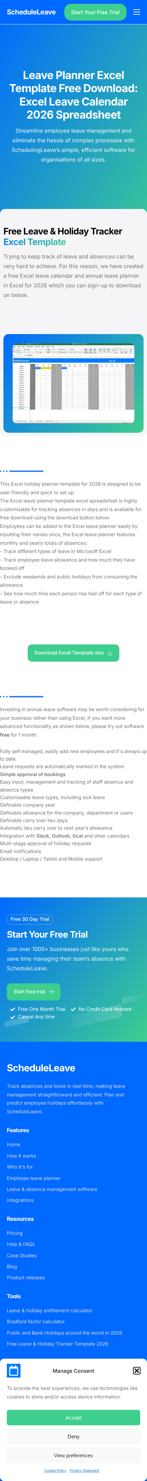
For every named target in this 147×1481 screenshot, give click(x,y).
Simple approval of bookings (33, 774)
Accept (73, 1418)
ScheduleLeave (31, 12)
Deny (74, 1436)
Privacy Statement (84, 1471)
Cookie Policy (55, 1471)
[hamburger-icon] (136, 12)
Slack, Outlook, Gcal (60, 836)
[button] (136, 1370)
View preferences (73, 1455)
